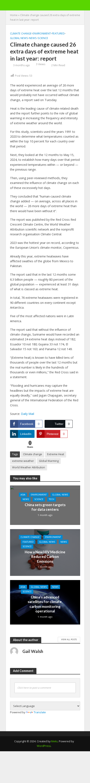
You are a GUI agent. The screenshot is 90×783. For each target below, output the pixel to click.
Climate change (32, 454)
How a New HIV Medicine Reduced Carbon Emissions (45, 557)
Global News (19, 38)
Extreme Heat (55, 454)
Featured (58, 33)
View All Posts (69, 639)
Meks (54, 741)
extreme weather (23, 461)
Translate (40, 712)
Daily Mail (27, 414)
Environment (42, 33)
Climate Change (21, 33)
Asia (23, 494)
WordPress (44, 746)
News (33, 38)
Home (14, 15)
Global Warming (49, 461)
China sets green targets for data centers (45, 507)
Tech (51, 499)
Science (43, 38)
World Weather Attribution (28, 467)
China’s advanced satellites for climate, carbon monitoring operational (45, 604)
